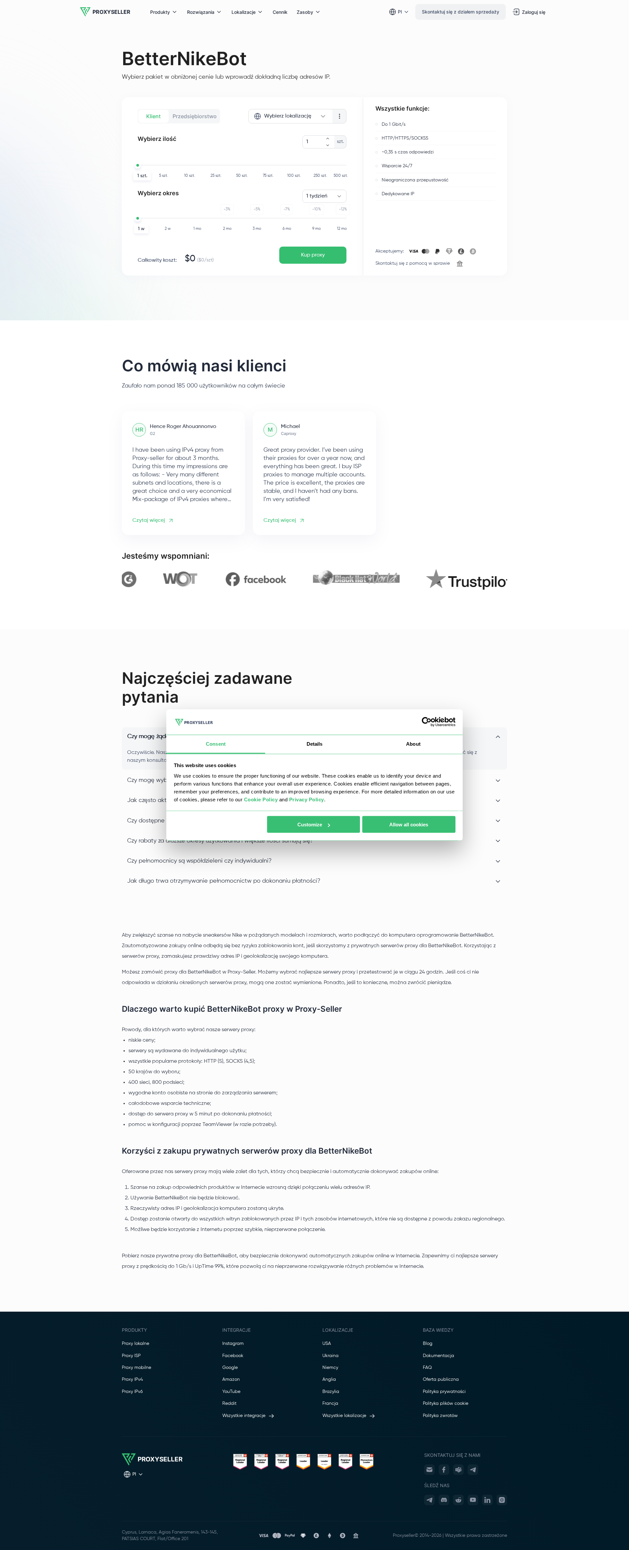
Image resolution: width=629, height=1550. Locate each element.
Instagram (233, 1343)
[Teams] (458, 1469)
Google (230, 1367)
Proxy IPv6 (132, 1391)
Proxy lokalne (135, 1343)
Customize (309, 824)
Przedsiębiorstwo (195, 116)
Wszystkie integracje (243, 1415)
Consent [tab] (216, 743)
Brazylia (330, 1391)
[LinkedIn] (487, 1500)
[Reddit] (458, 1500)
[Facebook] (444, 1469)
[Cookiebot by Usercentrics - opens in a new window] (426, 722)
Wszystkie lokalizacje (344, 1415)
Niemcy (330, 1367)
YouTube (231, 1391)
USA (326, 1343)
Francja (330, 1403)
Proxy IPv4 (132, 1379)
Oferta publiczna (441, 1379)
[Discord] (444, 1500)
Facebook (232, 1355)
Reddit (229, 1403)
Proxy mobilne (136, 1367)
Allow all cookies (408, 824)
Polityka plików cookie (445, 1403)
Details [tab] (315, 743)
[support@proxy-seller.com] (429, 1469)
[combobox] (290, 116)
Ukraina (330, 1355)
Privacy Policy (306, 799)
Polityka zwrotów (440, 1415)
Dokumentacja (438, 1355)
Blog (427, 1343)
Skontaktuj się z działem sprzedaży (460, 11)
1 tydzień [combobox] (316, 196)
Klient (153, 116)
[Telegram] (473, 1469)
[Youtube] (473, 1500)
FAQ (427, 1367)
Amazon (231, 1379)
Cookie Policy (261, 799)
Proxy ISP (131, 1355)
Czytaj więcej (148, 520)
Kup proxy (313, 255)
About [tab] (413, 743)
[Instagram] (502, 1500)
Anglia (329, 1379)
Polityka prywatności (444, 1391)
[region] (314, 579)
